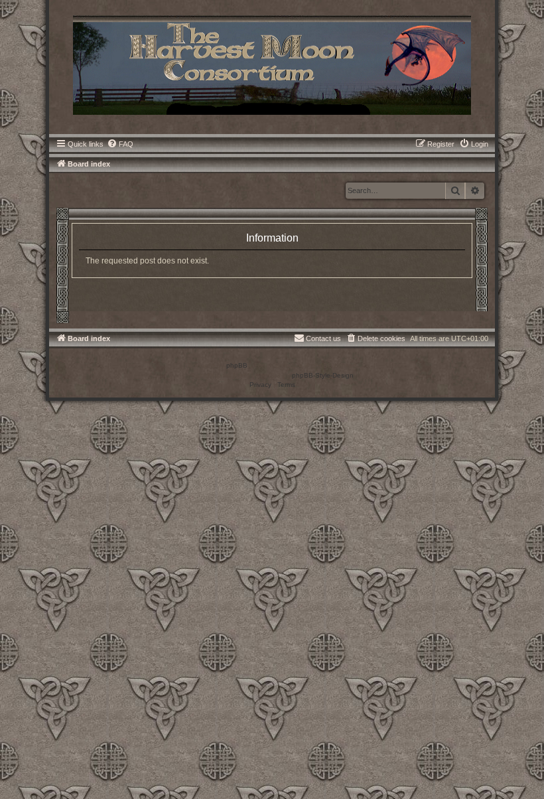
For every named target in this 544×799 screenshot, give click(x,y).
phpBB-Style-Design (323, 375)
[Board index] (272, 63)
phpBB (236, 365)
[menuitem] (120, 144)
